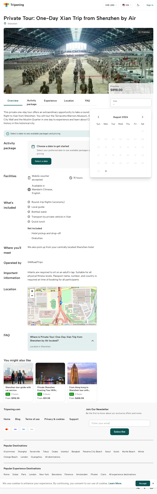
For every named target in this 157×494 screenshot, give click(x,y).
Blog (17, 419)
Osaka (55, 451)
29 (142, 163)
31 (106, 171)
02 (98, 139)
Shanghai (22, 451)
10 (106, 147)
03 (106, 139)
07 (135, 139)
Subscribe (119, 431)
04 (113, 139)
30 (98, 171)
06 (128, 139)
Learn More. (115, 483)
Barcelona (56, 474)
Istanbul (65, 451)
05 (120, 139)
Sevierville (35, 451)
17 (106, 155)
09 (98, 147)
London (24, 457)
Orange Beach (11, 457)
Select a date (41, 161)
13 (128, 147)
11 (113, 147)
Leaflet (66, 324)
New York (44, 474)
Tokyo (46, 451)
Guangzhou (36, 457)
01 (143, 131)
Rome (7, 474)
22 (142, 155)
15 (143, 147)
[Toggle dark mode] (138, 5)
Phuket (94, 474)
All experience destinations (122, 474)
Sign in (150, 5)
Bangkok (76, 451)
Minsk (141, 451)
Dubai (15, 474)
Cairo (103, 474)
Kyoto (116, 451)
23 (98, 163)
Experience (50, 100)
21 (135, 155)
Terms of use (32, 419)
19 (120, 155)
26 (120, 163)
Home (7, 419)
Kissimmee (9, 451)
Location (69, 100)
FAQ (87, 100)
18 (113, 155)
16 (98, 155)
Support (73, 419)
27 (128, 163)
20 (128, 155)
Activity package (31, 102)
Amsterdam (82, 474)
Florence (69, 474)
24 (106, 163)
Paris (23, 474)
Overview (13, 100)
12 (120, 147)
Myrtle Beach (128, 451)
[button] (61, 303)
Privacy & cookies (54, 419)
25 (113, 163)
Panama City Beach (92, 451)
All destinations (52, 457)
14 (135, 147)
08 (142, 139)
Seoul (108, 451)
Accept (142, 483)
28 (135, 163)
